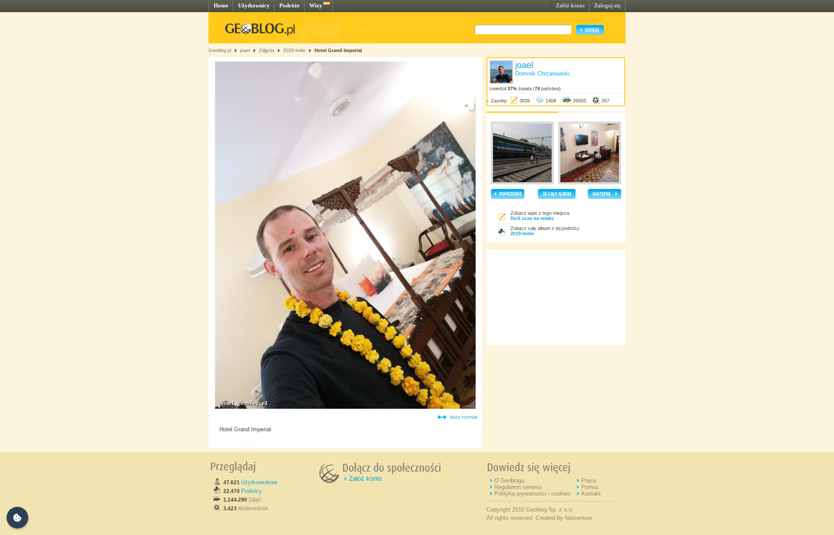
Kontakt (591, 493)
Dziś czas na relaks (532, 218)
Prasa (588, 480)
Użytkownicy (254, 5)
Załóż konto (570, 5)
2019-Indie (294, 50)
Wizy (315, 5)
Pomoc (590, 487)
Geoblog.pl (219, 50)
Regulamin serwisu (518, 487)
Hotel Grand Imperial (338, 50)
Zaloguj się (607, 5)
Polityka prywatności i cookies (532, 493)
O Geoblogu (509, 480)
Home (221, 5)
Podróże (289, 5)
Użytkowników (259, 482)
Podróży (251, 491)
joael (245, 50)
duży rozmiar (464, 417)
